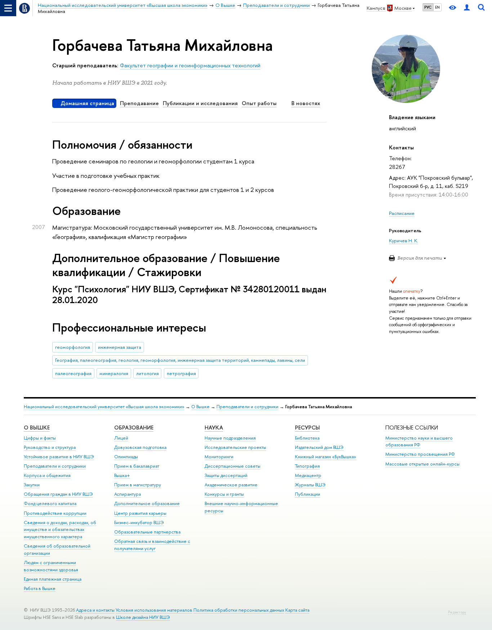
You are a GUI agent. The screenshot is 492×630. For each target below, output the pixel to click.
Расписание (402, 213)
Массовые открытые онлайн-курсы (422, 464)
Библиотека (307, 438)
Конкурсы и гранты (224, 494)
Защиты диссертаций (226, 475)
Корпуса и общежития (47, 475)
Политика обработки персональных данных (238, 610)
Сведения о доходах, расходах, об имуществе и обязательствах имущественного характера (60, 529)
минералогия (113, 373)
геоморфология (72, 347)
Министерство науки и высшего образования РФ (419, 441)
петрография (181, 373)
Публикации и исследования (200, 103)
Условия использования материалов (154, 610)
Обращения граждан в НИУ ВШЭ (58, 494)
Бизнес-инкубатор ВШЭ (139, 522)
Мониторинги (219, 457)
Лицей (121, 438)
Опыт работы (259, 103)
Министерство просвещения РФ (420, 454)
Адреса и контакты (95, 610)
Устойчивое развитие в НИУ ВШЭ (59, 457)
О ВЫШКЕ (37, 427)
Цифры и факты (40, 438)
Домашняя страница (87, 103)
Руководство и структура (50, 447)
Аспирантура (127, 494)
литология (147, 373)
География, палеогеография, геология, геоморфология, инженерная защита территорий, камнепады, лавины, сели (180, 360)
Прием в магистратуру (137, 485)
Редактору (457, 612)
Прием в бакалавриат (136, 466)
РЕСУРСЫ (307, 427)
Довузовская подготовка (140, 447)
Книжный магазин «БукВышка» (325, 457)
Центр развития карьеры (140, 513)
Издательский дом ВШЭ (319, 447)
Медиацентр (308, 475)
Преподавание (139, 103)
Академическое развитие (231, 485)
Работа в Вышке (39, 588)
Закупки (32, 485)
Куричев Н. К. (403, 240)
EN (437, 7)
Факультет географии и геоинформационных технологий (190, 65)
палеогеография (73, 373)
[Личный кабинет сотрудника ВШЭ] (466, 8)
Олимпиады (126, 457)
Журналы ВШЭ (310, 485)
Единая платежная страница (52, 579)
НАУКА (214, 427)
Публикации (307, 494)
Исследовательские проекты (235, 447)
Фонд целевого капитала (50, 503)
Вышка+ (122, 475)
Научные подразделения (230, 438)
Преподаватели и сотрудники (247, 407)
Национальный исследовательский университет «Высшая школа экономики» (104, 407)
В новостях (305, 103)
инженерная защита (119, 347)
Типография (307, 466)
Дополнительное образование (147, 503)
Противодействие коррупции (55, 513)
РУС (427, 7)
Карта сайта (297, 610)
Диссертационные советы (232, 466)
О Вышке (200, 407)
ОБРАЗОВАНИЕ (133, 427)
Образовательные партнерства (147, 532)
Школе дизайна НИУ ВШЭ (143, 617)
